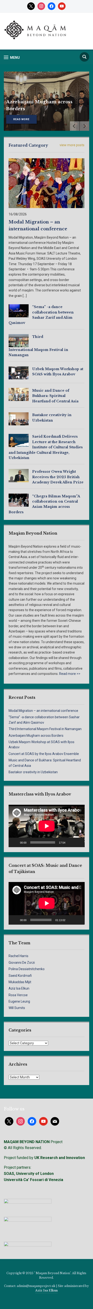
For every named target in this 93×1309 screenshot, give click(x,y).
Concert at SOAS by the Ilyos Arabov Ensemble (44, 754)
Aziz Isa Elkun (19, 988)
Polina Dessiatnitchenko (27, 969)
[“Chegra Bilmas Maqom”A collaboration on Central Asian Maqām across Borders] (19, 500)
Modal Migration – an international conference (43, 711)
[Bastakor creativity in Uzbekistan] (19, 419)
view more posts (72, 145)
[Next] (84, 126)
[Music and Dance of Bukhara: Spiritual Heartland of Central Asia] (19, 394)
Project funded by (18, 1157)
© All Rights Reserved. (23, 1147)
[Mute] (70, 842)
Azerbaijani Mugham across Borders (36, 735)
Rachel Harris (18, 956)
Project (33, 1142)
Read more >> (69, 674)
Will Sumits (17, 1008)
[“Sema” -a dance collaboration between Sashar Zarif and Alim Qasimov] (19, 311)
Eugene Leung (19, 1001)
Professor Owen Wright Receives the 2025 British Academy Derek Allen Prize (57, 476)
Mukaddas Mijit (20, 982)
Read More (21, 119)
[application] (47, 826)
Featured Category (28, 145)
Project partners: (17, 1167)
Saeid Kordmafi (20, 975)
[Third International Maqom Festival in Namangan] (19, 340)
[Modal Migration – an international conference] (47, 183)
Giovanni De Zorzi (22, 962)
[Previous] (74, 126)
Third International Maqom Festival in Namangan (45, 729)
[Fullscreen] (78, 842)
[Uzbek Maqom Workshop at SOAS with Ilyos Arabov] (19, 372)
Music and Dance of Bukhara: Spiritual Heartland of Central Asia (55, 395)
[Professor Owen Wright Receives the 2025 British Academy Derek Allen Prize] (19, 475)
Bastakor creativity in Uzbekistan (33, 772)
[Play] (14, 842)
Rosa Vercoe (18, 995)
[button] (12, 57)
